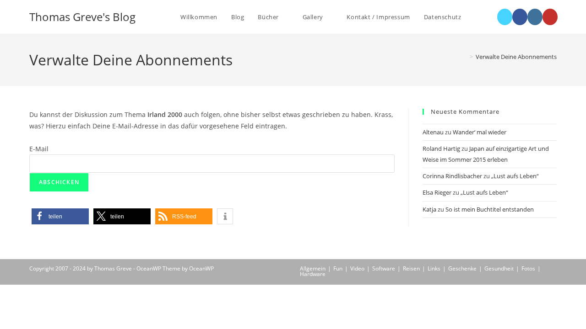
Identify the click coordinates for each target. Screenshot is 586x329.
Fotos (528, 268)
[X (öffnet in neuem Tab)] (504, 17)
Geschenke (462, 268)
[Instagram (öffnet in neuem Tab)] (535, 17)
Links (434, 268)
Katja (429, 209)
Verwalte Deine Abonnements (516, 57)
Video (357, 268)
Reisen (411, 268)
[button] (60, 216)
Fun (337, 268)
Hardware (313, 274)
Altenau (433, 132)
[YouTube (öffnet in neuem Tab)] (550, 17)
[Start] (464, 57)
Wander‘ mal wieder (479, 132)
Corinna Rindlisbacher (452, 176)
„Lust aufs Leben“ (515, 176)
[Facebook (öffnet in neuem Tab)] (519, 17)
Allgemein (313, 268)
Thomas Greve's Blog (82, 16)
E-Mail (39, 148)
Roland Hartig (441, 148)
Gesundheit (499, 268)
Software (383, 268)
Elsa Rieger (437, 192)
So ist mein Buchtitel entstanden (489, 209)
